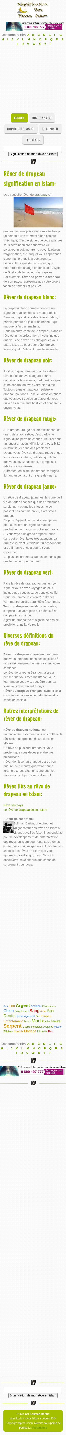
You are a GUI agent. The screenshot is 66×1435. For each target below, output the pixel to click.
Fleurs (56, 1021)
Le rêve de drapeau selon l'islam (25, 809)
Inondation (36, 1026)
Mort (36, 1020)
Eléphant (8, 1031)
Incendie (18, 1031)
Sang (34, 1010)
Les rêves (33, 140)
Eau (38, 1016)
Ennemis (46, 1016)
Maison (58, 1026)
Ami (5, 1006)
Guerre (26, 1026)
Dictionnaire (42, 118)
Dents (9, 1015)
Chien (8, 1010)
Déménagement (25, 1016)
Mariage (30, 1031)
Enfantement (22, 1011)
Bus (50, 1011)
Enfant (27, 1021)
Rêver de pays (13, 805)
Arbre (43, 1011)
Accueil (19, 118)
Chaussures (49, 1006)
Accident (36, 1006)
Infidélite (42, 1031)
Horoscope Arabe (20, 129)
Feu (50, 1031)
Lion (12, 1006)
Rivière (46, 1021)
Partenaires (39, 1427)
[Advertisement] (33, 79)
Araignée (48, 1026)
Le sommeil (50, 129)
